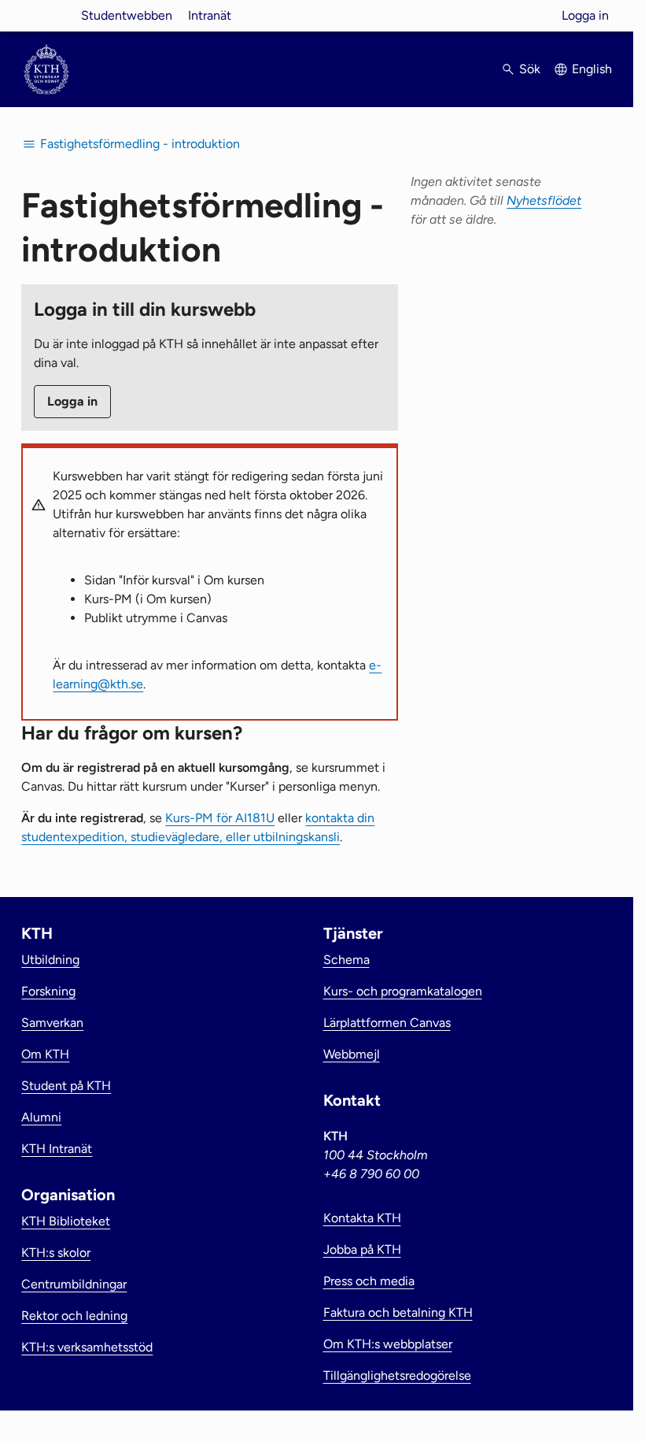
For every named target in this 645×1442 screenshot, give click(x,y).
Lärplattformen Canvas (387, 1022)
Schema (346, 959)
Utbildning (50, 959)
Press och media (369, 1280)
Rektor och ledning (74, 1315)
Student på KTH (66, 1085)
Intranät (209, 15)
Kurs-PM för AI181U (220, 817)
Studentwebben (126, 15)
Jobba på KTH (362, 1249)
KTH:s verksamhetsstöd (87, 1347)
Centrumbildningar (74, 1284)
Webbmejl (351, 1054)
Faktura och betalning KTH (398, 1312)
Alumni (41, 1117)
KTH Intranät (56, 1148)
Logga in (585, 15)
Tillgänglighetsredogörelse (397, 1375)
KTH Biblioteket (65, 1221)
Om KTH (45, 1054)
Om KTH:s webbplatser (387, 1343)
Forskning (48, 991)
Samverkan (52, 1022)
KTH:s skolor (55, 1252)
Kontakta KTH (362, 1217)
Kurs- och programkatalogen (402, 991)
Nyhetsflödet (544, 200)
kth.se (46, 15)
